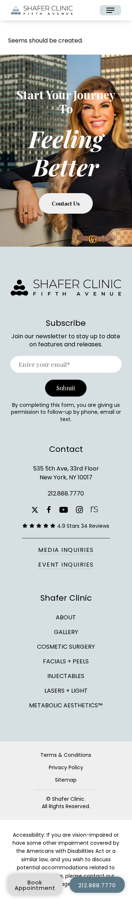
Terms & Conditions (65, 755)
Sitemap (66, 780)
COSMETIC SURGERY (66, 646)
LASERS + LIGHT (66, 690)
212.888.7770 (66, 493)
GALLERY (66, 632)
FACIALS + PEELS (66, 661)
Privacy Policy (66, 767)
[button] (110, 10)
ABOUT (66, 617)
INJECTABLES (65, 676)
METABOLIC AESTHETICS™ (66, 704)
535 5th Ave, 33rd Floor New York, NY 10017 (66, 473)
